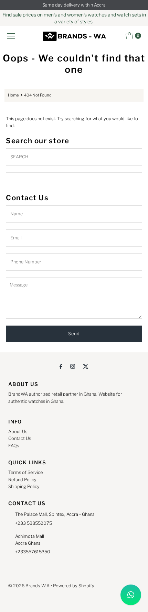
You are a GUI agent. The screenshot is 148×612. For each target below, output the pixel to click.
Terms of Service (25, 472)
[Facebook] (61, 366)
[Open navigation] (11, 35)
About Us (17, 431)
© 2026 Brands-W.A (29, 585)
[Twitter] (85, 366)
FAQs (13, 445)
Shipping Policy (24, 486)
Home (13, 95)
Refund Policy (22, 479)
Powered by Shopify (73, 585)
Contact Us (19, 438)
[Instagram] (72, 366)
